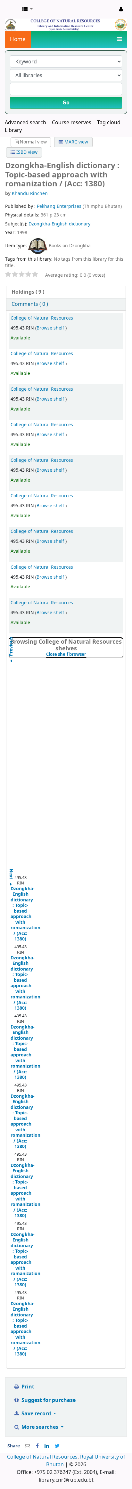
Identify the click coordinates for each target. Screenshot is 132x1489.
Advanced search (25, 122)
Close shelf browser (84, 654)
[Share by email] (27, 1446)
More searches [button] (40, 1427)
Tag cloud (108, 122)
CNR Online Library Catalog (12, 9)
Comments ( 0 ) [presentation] (30, 304)
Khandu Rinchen (30, 193)
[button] (27, 9)
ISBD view (26, 152)
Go (66, 103)
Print (27, 1387)
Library (13, 130)
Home (18, 39)
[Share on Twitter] (57, 1446)
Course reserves (71, 122)
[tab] (66, 292)
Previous (11, 662)
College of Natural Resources (42, 318)
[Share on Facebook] (37, 1446)
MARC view (75, 142)
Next (11, 871)
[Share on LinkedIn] (47, 1446)
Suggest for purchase (48, 1400)
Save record (36, 1414)
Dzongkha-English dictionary (59, 224)
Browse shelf (51, 328)
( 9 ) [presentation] (28, 292)
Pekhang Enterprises (60, 206)
